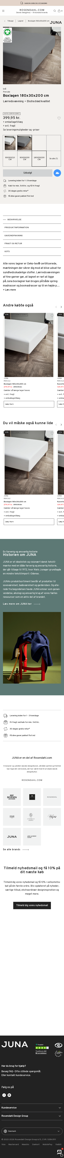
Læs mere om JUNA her (17, 604)
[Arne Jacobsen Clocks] (32, 837)
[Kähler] (32, 797)
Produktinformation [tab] (16, 227)
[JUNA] (12, 837)
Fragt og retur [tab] (13, 243)
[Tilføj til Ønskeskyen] (57, 173)
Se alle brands (11, 849)
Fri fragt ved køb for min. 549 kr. (35, 3)
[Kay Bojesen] (12, 797)
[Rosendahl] (52, 797)
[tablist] (32, 236)
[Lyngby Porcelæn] (32, 817)
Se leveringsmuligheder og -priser (21, 129)
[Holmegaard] (12, 817)
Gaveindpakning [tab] (13, 235)
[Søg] (55, 11)
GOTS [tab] (7, 251)
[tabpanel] (32, 277)
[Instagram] (9, 1095)
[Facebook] (4, 1095)
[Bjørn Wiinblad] (52, 817)
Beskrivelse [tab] (14, 219)
